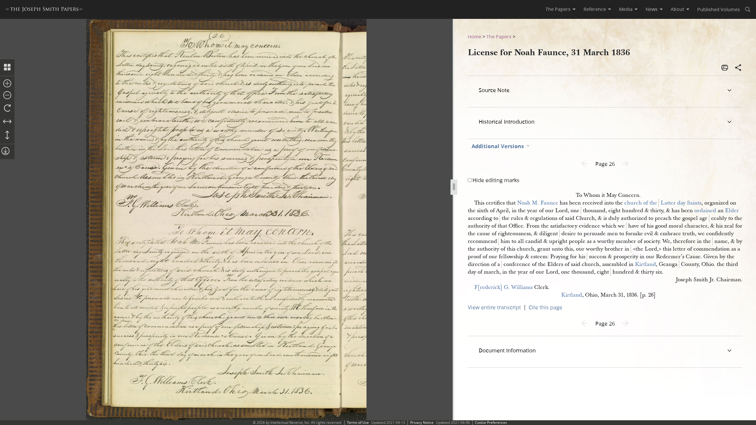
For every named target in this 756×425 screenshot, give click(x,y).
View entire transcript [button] (494, 307)
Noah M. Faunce (537, 203)
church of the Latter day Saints (662, 203)
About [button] (677, 9)
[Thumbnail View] (7, 67)
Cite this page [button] (545, 307)
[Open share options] (738, 68)
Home (474, 36)
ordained (705, 210)
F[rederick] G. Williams (503, 287)
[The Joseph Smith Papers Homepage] (44, 10)
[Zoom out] (7, 95)
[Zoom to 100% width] (7, 122)
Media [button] (626, 9)
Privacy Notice (422, 422)
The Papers (498, 36)
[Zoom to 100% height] (7, 135)
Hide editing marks (495, 180)
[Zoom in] (7, 84)
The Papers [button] (558, 9)
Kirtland (645, 264)
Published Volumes (718, 9)
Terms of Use (358, 422)
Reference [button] (595, 9)
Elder (732, 210)
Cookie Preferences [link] (491, 422)
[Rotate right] (7, 108)
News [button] (652, 9)
